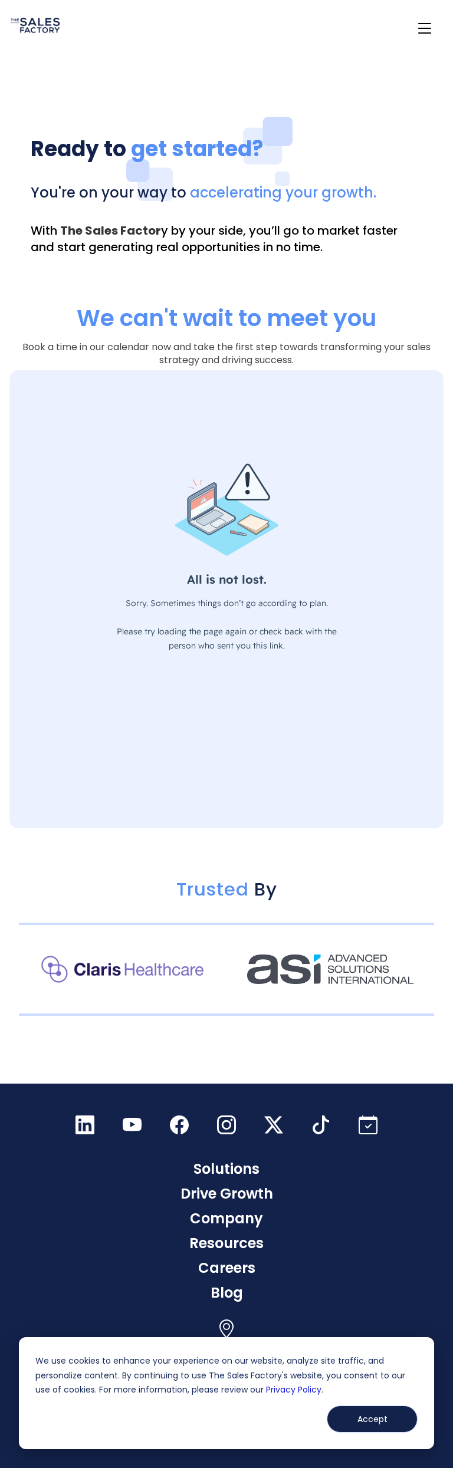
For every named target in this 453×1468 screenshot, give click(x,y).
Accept (372, 1419)
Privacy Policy (293, 1389)
